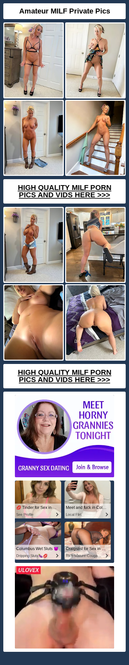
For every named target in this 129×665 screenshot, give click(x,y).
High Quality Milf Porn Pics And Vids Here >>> (64, 191)
